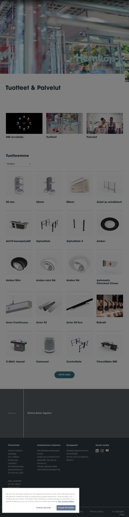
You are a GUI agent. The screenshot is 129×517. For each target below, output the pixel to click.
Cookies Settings (43, 507)
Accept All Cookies (66, 508)
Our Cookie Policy (66, 501)
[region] (40, 500)
